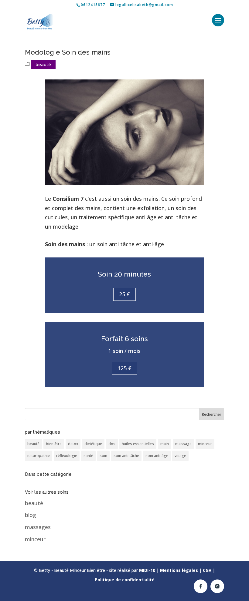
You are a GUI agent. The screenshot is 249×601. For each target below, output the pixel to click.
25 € (124, 294)
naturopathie (38, 455)
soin (103, 455)
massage (183, 443)
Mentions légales (179, 570)
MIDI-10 (147, 570)
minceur (205, 443)
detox (73, 443)
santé (88, 455)
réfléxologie (66, 455)
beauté (43, 64)
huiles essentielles (138, 443)
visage (180, 455)
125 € (124, 368)
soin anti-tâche (126, 455)
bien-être (54, 443)
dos (111, 443)
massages (38, 527)
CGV (207, 570)
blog (30, 515)
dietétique (93, 443)
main (164, 443)
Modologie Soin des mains (68, 52)
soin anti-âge (156, 455)
